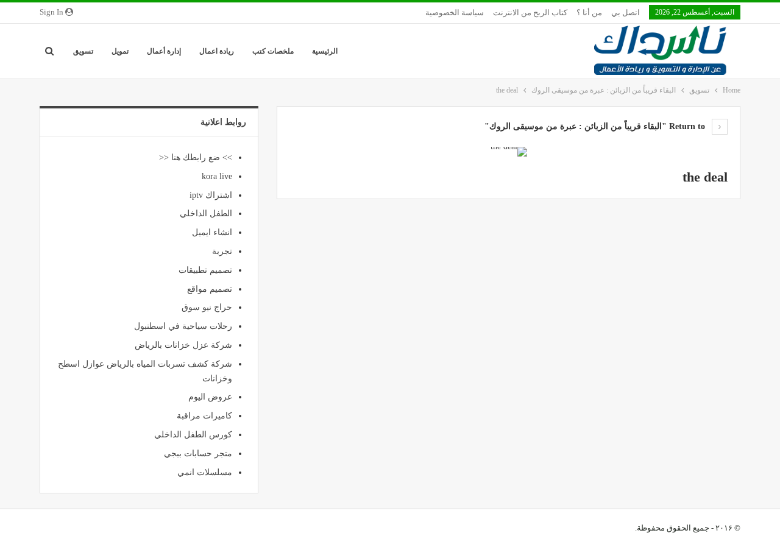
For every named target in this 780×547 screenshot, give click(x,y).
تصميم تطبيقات (205, 270)
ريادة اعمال (216, 51)
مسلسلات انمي (204, 472)
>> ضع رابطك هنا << (195, 157)
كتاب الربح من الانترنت (530, 12)
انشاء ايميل (212, 232)
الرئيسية (325, 51)
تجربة (222, 251)
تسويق (83, 51)
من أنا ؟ (589, 12)
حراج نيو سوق (207, 307)
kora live (217, 176)
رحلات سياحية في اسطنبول (183, 326)
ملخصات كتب (273, 51)
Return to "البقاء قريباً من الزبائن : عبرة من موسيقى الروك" (595, 126)
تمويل (120, 51)
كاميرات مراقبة (204, 415)
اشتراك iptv (211, 195)
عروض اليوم (210, 396)
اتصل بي (625, 12)
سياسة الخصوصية (454, 12)
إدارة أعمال (164, 51)
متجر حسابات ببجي (198, 453)
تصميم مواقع (209, 289)
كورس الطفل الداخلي (193, 434)
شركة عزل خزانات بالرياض (183, 345)
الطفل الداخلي (206, 213)
